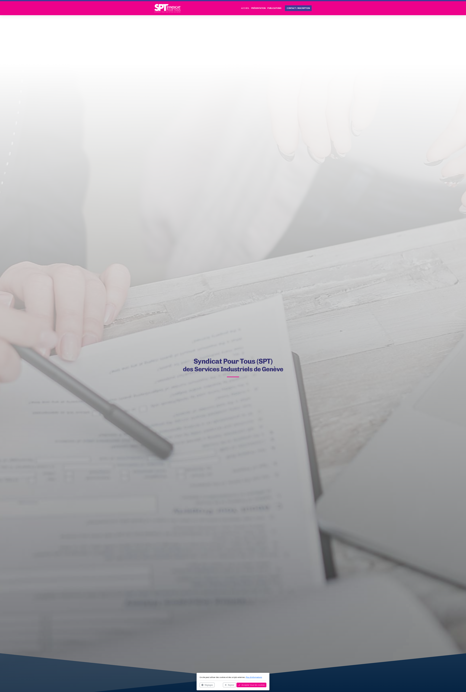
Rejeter (231, 684)
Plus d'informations (254, 677)
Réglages (209, 684)
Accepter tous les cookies (253, 684)
